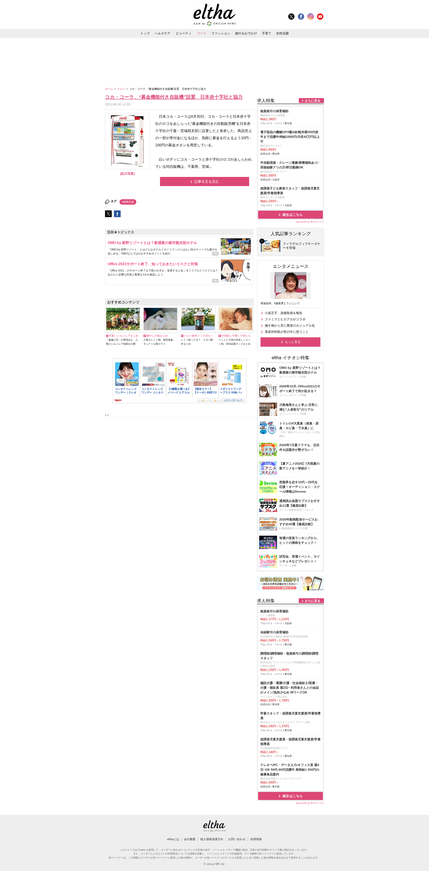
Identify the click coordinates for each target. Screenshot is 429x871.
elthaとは (173, 839)
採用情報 (256, 839)
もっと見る (293, 342)
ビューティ (183, 33)
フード (201, 33)
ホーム (109, 88)
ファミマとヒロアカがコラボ (285, 319)
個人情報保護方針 (211, 839)
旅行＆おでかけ (246, 33)
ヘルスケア (162, 33)
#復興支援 (128, 202)
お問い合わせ (237, 839)
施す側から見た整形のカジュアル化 (290, 325)
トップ (145, 33)
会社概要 (190, 839)
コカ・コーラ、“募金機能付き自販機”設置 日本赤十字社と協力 (174, 96)
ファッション (220, 33)
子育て (266, 33)
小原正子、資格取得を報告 (283, 313)
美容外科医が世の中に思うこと (287, 332)
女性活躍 (282, 33)
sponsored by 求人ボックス (310, 221)
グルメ (121, 88)
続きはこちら (293, 214)
